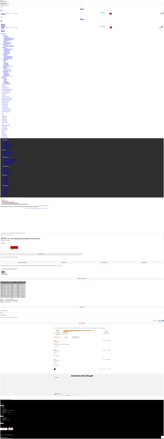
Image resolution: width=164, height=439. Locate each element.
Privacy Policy (4, 411)
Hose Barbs (5, 154)
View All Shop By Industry (8, 196)
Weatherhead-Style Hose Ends (6, 99)
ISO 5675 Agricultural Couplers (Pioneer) (10, 159)
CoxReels (5, 41)
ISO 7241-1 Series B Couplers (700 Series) (10, 161)
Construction (6, 192)
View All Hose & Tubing (7, 43)
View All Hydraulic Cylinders (8, 75)
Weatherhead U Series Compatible (9, 152)
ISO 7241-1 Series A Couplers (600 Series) (10, 160)
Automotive (6, 189)
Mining (5, 194)
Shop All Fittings (6, 65)
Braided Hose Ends (6, 50)
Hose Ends (3, 47)
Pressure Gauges (6, 180)
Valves (5, 179)
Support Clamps (6, 82)
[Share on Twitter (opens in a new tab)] (58, 346)
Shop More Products (7, 83)
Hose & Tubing (4, 35)
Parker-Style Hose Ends (7, 49)
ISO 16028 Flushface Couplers (6, 110)
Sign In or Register (3, 33)
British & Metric (6, 63)
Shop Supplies (6, 81)
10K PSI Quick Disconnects (8, 164)
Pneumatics (6, 183)
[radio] (82, 330)
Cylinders (5, 176)
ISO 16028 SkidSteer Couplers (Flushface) (10, 158)
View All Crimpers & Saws (7, 70)
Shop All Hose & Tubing (7, 42)
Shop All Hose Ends (5, 107)
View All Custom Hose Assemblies (9, 46)
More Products (4, 78)
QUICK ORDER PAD (9, 27)
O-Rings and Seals (7, 182)
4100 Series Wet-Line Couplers (9, 162)
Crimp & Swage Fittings (7, 151)
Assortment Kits (6, 64)
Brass (3, 114)
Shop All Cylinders (4, 129)
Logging (5, 193)
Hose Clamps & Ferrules (7, 155)
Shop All (3, 84)
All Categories (4, 175)
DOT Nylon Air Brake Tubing (6, 92)
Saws (4, 69)
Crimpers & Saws (4, 66)
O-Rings (5, 80)
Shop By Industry (5, 185)
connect (2, 423)
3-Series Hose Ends (7, 52)
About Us (3, 407)
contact (2, 416)
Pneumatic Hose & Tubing (8, 144)
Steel (4, 61)
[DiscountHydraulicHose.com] (82, 19)
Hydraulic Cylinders (5, 71)
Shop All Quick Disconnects (8, 57)
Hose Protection (6, 40)
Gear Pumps (6, 178)
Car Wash (5, 187)
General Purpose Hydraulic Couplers (9, 163)
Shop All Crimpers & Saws (6, 125)
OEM (4, 195)
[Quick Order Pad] (1, 17)
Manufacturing (6, 191)
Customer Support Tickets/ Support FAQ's (8, 410)
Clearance (3, 77)
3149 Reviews (59, 334)
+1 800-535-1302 (4, 417)
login (4, 240)
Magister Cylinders (6, 74)
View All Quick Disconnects (8, 58)
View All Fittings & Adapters (8, 174)
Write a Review (75, 337)
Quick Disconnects (5, 54)
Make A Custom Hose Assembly (8, 45)
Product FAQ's (4, 409)
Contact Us (4, 418)
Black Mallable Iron (7, 171)
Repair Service (6, 190)
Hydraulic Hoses (6, 36)
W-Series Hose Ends (7, 51)
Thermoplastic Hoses (7, 37)
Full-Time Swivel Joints (7, 172)
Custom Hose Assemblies (8, 141)
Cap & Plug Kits (6, 173)
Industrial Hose (6, 143)
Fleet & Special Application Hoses (9, 39)
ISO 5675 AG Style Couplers (8, 56)
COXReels (5, 147)
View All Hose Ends (7, 53)
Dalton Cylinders (6, 73)
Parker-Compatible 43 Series (8, 153)
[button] (161, 27)
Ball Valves (5, 79)
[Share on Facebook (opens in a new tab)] (56, 346)
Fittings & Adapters (5, 59)
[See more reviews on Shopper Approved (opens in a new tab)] (59, 346)
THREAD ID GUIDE (15, 27)
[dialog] (82, 2)
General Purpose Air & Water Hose (9, 38)
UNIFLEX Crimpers (6, 68)
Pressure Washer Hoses (8, 145)
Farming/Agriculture (7, 188)
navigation (2, 405)
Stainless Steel (6, 62)
